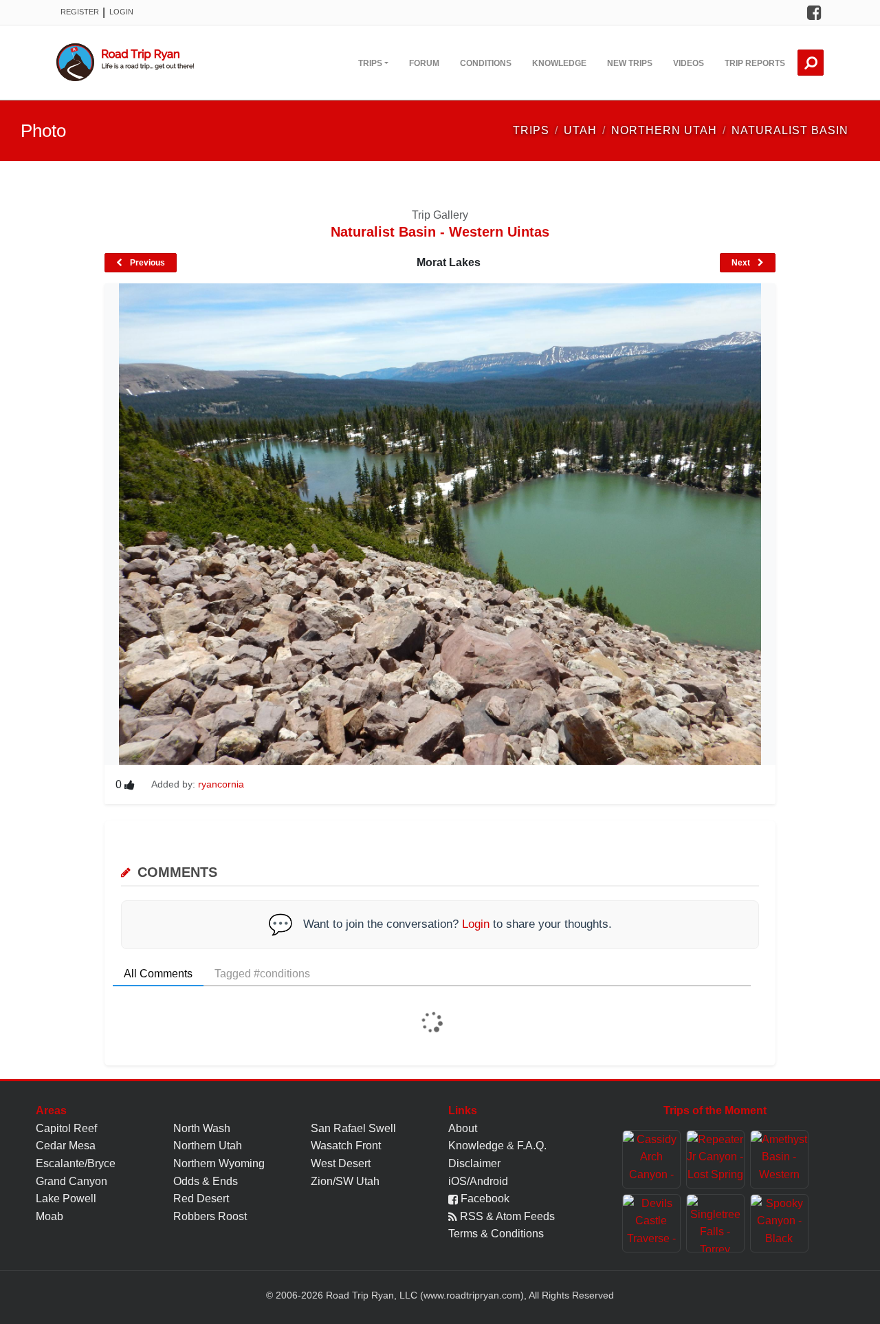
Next (742, 263)
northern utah (664, 130)
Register (79, 12)
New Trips (629, 63)
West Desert (341, 1163)
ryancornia (221, 784)
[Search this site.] (811, 63)
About (462, 1128)
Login (121, 12)
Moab (49, 1216)
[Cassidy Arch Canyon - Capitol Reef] (651, 1159)
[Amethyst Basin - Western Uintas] (779, 1159)
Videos (688, 63)
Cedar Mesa (66, 1145)
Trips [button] (370, 63)
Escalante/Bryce (76, 1163)
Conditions (486, 63)
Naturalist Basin (790, 130)
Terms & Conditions (496, 1233)
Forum (424, 63)
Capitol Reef (66, 1128)
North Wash (201, 1128)
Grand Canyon (71, 1181)
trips (531, 130)
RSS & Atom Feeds (506, 1216)
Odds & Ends (205, 1181)
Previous (146, 263)
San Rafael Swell (353, 1128)
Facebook (483, 1198)
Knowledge (559, 63)
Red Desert (201, 1198)
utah (580, 130)
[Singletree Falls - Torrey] (715, 1223)
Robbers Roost (210, 1216)
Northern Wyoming (219, 1163)
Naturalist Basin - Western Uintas (440, 231)
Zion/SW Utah (345, 1181)
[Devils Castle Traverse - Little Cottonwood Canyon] (651, 1223)
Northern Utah (207, 1145)
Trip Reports (755, 63)
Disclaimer (474, 1163)
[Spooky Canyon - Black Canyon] (779, 1223)
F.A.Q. (532, 1145)
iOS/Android (478, 1181)
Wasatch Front (346, 1145)
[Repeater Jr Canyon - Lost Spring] (715, 1159)
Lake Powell (66, 1198)
